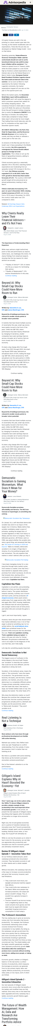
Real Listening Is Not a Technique (13, 728)
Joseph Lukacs (18, 228)
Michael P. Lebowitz (23, 790)
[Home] (15, 2)
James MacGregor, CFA (16, 310)
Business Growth (12, 725)
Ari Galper (20, 725)
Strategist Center (12, 297)
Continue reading (11, 276)
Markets (3, 27)
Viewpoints (10, 228)
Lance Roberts (17, 496)
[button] (5, 35)
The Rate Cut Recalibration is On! (11, 30)
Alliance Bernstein (23, 297)
